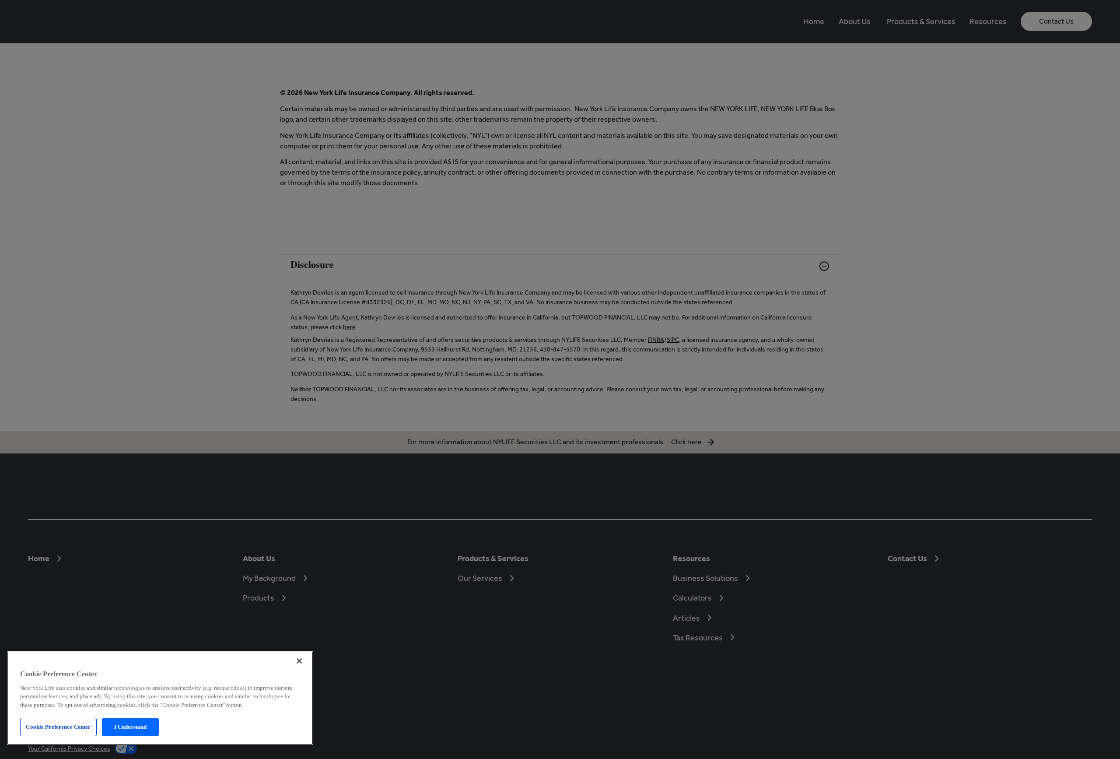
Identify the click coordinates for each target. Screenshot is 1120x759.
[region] (160, 698)
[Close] (299, 661)
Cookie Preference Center (58, 727)
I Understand (130, 727)
